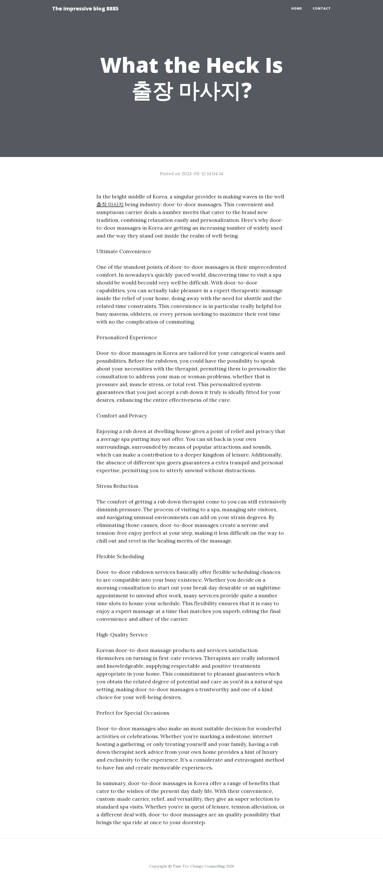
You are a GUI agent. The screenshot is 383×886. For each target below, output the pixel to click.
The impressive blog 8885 (85, 8)
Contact (322, 8)
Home (296, 8)
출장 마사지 (110, 204)
